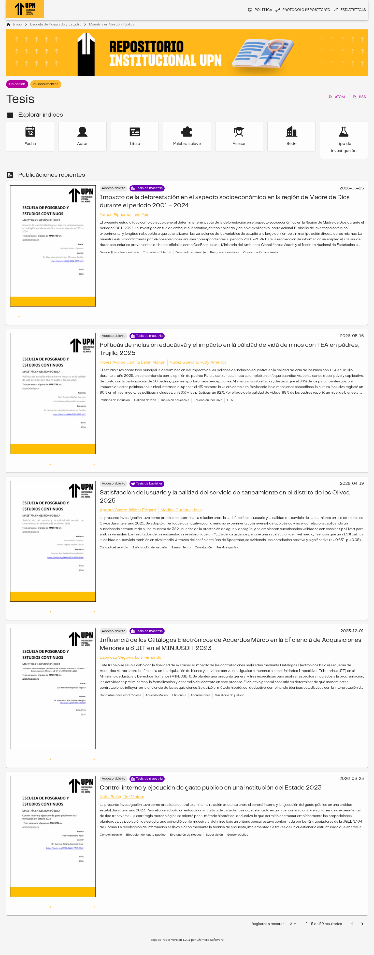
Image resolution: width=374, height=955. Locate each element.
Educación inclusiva (208, 390)
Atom (340, 97)
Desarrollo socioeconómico (119, 252)
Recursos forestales (224, 252)
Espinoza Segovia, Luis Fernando (131, 637)
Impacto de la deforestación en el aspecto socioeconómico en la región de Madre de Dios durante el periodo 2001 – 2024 (225, 202)
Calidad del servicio (114, 527)
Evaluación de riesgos (186, 814)
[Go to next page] (362, 903)
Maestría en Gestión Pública (112, 24)
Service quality (227, 527)
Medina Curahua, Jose (181, 490)
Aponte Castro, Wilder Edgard (128, 490)
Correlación (203, 527)
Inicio (17, 24)
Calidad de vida (145, 390)
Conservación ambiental (261, 252)
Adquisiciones (200, 674)
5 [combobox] (291, 903)
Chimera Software (210, 919)
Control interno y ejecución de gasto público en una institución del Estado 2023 (211, 767)
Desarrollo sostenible (191, 252)
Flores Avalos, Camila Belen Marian (132, 352)
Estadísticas (353, 10)
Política (263, 10)
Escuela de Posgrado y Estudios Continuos (55, 24)
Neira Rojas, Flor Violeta (122, 777)
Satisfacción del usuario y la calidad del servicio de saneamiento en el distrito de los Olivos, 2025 (225, 476)
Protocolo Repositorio (306, 10)
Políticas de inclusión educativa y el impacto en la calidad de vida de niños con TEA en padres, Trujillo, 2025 (229, 339)
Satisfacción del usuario (149, 527)
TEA (230, 390)
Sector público (237, 814)
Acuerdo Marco (157, 674)
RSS (362, 97)
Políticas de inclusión (115, 390)
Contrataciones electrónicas (120, 674)
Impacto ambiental (157, 252)
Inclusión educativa (175, 390)
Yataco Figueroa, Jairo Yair (124, 215)
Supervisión (214, 814)
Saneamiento (181, 527)
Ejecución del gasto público (146, 814)
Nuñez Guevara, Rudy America (198, 352)
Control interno (111, 814)
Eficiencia (179, 674)
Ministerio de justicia (229, 674)
